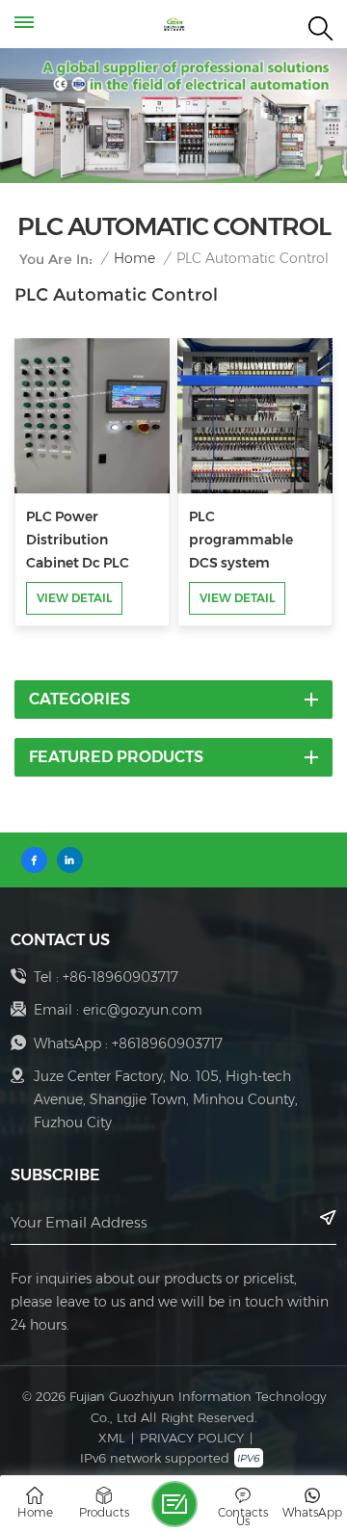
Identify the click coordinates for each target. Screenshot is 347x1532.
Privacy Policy (192, 1437)
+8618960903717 (167, 1043)
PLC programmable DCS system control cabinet (241, 541)
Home (134, 258)
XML (111, 1437)
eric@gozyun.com (142, 1009)
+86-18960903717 (120, 977)
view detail (74, 598)
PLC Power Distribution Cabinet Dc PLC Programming (77, 541)
